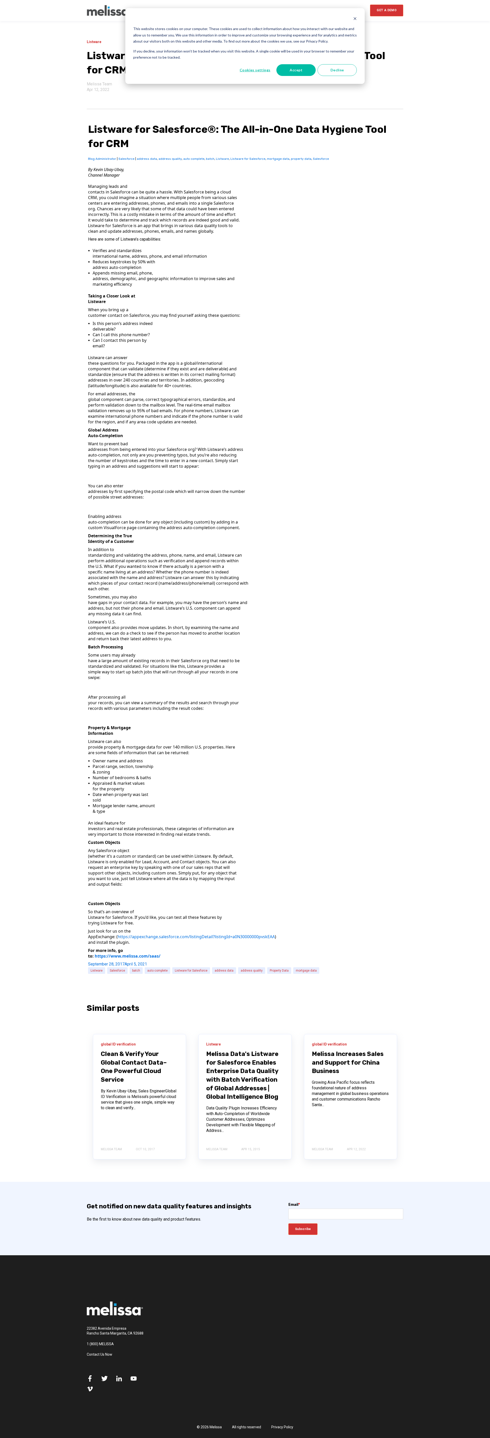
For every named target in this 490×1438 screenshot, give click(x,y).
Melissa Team (99, 84)
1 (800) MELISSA (100, 1344)
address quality (170, 159)
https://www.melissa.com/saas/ (128, 956)
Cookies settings (255, 70)
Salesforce (126, 159)
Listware (222, 159)
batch (210, 159)
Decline (337, 70)
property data (301, 159)
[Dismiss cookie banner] (355, 19)
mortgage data (278, 159)
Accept (296, 70)
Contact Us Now (99, 1354)
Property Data (279, 970)
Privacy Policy (282, 1427)
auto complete (193, 159)
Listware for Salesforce (247, 159)
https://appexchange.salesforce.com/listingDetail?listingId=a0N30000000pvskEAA (196, 936)
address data (147, 159)
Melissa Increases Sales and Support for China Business (348, 1062)
